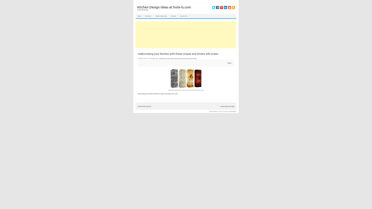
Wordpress (233, 111)
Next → (230, 63)
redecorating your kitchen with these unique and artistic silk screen (178, 58)
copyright (148, 16)
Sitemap (173, 16)
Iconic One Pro (214, 111)
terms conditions (161, 16)
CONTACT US (183, 16)
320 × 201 (155, 58)
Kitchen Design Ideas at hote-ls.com (164, 7)
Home (139, 16)
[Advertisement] (186, 34)
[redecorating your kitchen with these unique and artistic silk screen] (186, 78)
